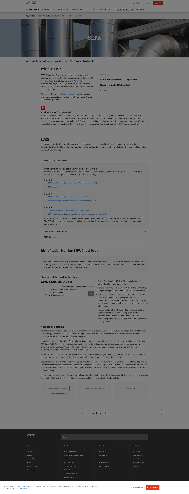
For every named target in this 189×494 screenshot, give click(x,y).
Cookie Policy (23, 488)
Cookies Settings (137, 487)
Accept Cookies (152, 487)
